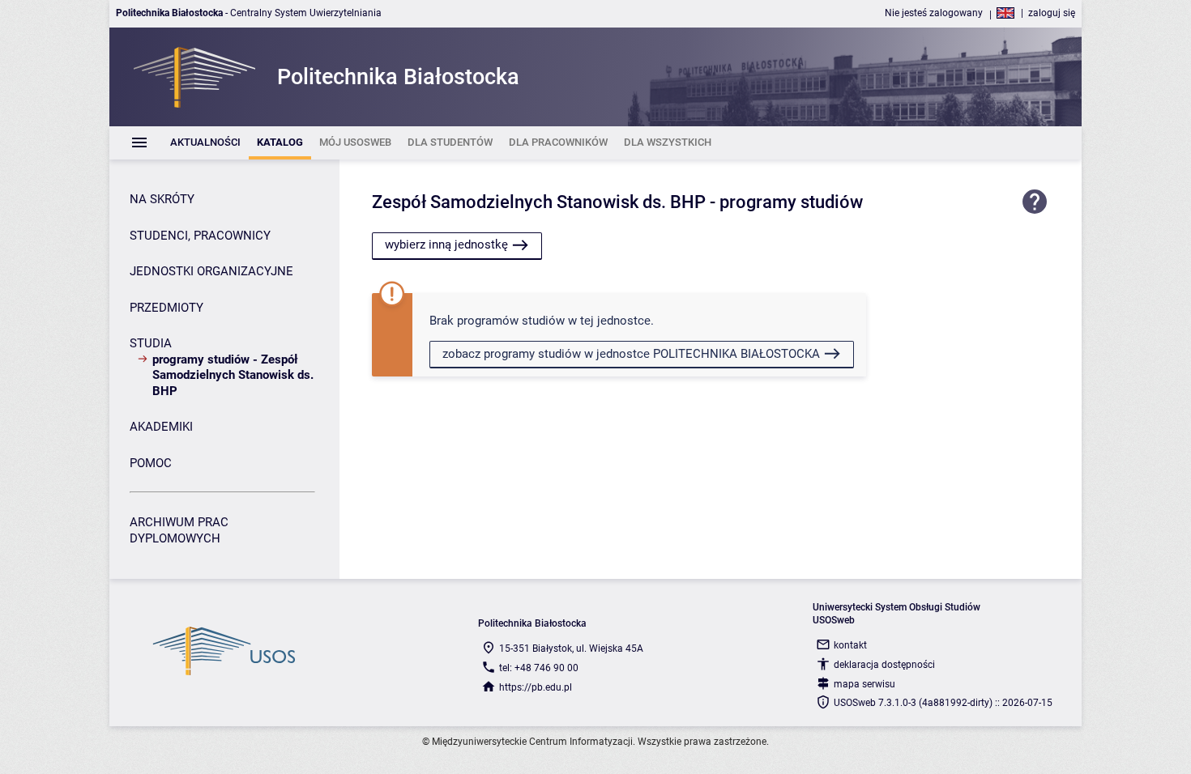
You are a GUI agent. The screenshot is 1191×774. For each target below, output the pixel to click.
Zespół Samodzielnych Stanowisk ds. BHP (539, 202)
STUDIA (151, 343)
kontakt (850, 645)
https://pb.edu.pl (535, 687)
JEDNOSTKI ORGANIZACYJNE (211, 271)
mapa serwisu (864, 684)
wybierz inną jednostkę (446, 244)
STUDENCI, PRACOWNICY (200, 235)
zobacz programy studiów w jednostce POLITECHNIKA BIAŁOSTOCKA (631, 354)
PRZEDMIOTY (166, 307)
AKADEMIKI (161, 426)
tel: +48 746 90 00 (538, 668)
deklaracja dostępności (884, 664)
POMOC (151, 463)
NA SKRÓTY (162, 199)
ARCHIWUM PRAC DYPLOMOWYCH (179, 530)
